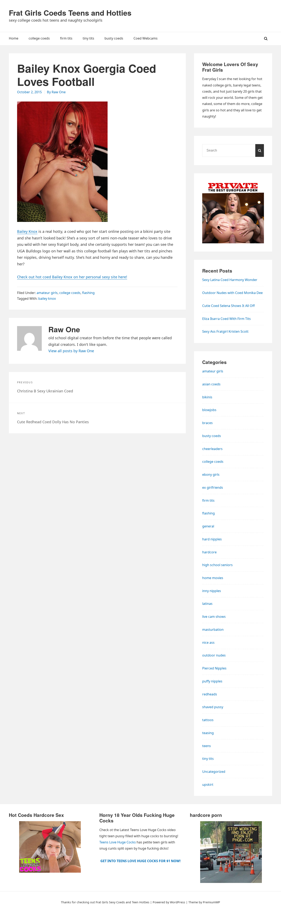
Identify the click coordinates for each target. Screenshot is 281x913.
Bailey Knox (27, 231)
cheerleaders (212, 449)
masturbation (213, 629)
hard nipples (212, 539)
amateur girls (47, 292)
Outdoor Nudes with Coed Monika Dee (232, 292)
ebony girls (210, 474)
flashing (88, 292)
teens (206, 746)
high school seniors (217, 565)
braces (207, 423)
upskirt (207, 784)
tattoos (208, 720)
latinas (207, 603)
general (208, 526)
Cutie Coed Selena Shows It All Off (228, 305)
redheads (209, 694)
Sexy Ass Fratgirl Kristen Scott (225, 331)
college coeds (69, 292)
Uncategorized (213, 771)
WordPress (177, 902)
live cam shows (214, 616)
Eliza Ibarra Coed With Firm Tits (226, 318)
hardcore (209, 552)
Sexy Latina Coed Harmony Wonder (229, 280)
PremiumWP (211, 902)
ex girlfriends (212, 487)
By (56, 92)
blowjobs (209, 410)
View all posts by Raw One (71, 350)
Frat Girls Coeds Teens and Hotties (70, 12)
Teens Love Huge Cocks (117, 842)
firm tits (208, 500)
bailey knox (47, 298)
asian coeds (211, 384)
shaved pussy (212, 707)
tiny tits (208, 758)
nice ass (208, 642)
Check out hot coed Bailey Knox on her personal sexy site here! (72, 276)
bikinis (207, 397)
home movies (212, 578)
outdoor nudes (214, 655)
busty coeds (211, 436)
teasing (208, 733)
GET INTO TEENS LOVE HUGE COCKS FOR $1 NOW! (140, 861)
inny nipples (211, 591)
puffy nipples (212, 681)
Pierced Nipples (214, 668)
